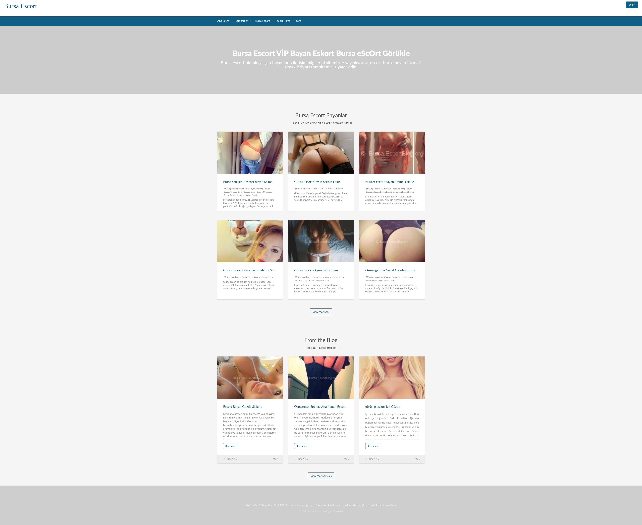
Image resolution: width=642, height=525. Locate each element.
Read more (230, 446)
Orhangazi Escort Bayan (403, 192)
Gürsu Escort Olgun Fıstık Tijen (316, 270)
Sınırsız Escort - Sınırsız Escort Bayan (327, 189)
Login (632, 5)
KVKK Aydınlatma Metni (382, 505)
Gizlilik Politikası (283, 505)
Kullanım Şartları (304, 505)
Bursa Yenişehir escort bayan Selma (247, 182)
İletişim (362, 505)
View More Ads (321, 312)
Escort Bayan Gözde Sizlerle (242, 406)
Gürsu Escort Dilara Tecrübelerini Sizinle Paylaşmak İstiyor (263, 270)
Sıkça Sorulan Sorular (328, 505)
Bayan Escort (244, 192)
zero (298, 21)
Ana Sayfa (223, 21)
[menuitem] (632, 5)
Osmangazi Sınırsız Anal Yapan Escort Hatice (325, 406)
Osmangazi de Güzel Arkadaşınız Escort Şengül (398, 270)
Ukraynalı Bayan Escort (247, 195)
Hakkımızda (349, 505)
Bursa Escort (20, 5)
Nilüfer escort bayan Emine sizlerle (389, 182)
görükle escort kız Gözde (382, 406)
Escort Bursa (283, 21)
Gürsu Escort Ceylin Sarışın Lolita (317, 182)
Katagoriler (241, 21)
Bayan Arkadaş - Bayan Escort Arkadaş (244, 277)
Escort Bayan (256, 192)
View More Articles (321, 476)
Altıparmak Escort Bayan (238, 189)
